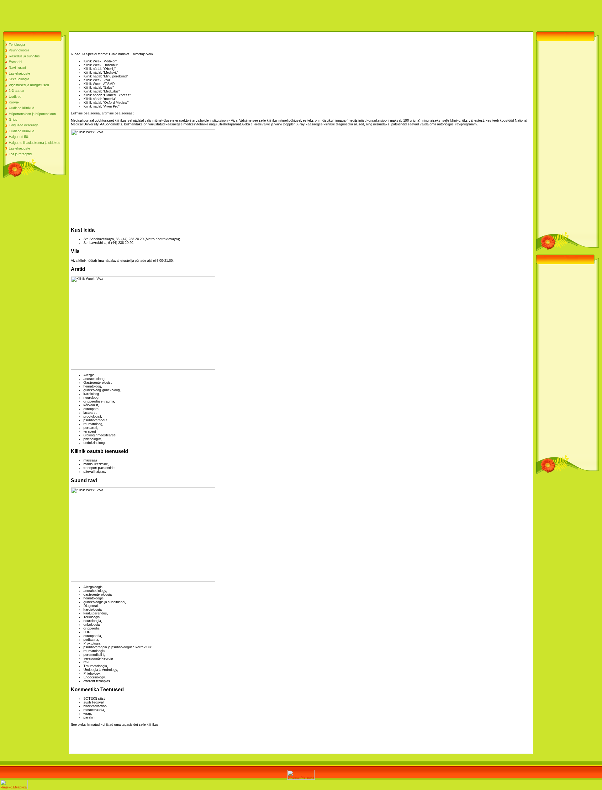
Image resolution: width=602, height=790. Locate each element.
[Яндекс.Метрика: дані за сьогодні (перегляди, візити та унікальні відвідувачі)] (301, 775)
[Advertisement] (114, 14)
